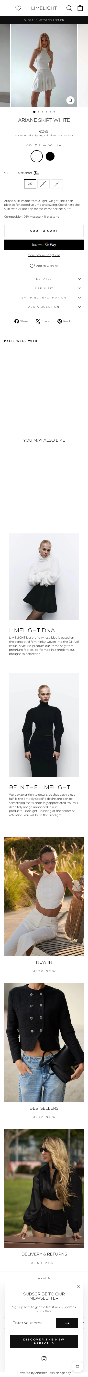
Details (44, 279)
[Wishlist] (18, 8)
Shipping (38, 135)
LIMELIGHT (44, 8)
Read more (44, 1263)
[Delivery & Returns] (44, 1188)
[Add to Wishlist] (10, 353)
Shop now (44, 971)
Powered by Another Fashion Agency (44, 1373)
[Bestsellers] (44, 1042)
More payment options (44, 255)
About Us (44, 1278)
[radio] (37, 156)
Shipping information (44, 297)
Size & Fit (44, 288)
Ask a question (43, 307)
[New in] (44, 896)
